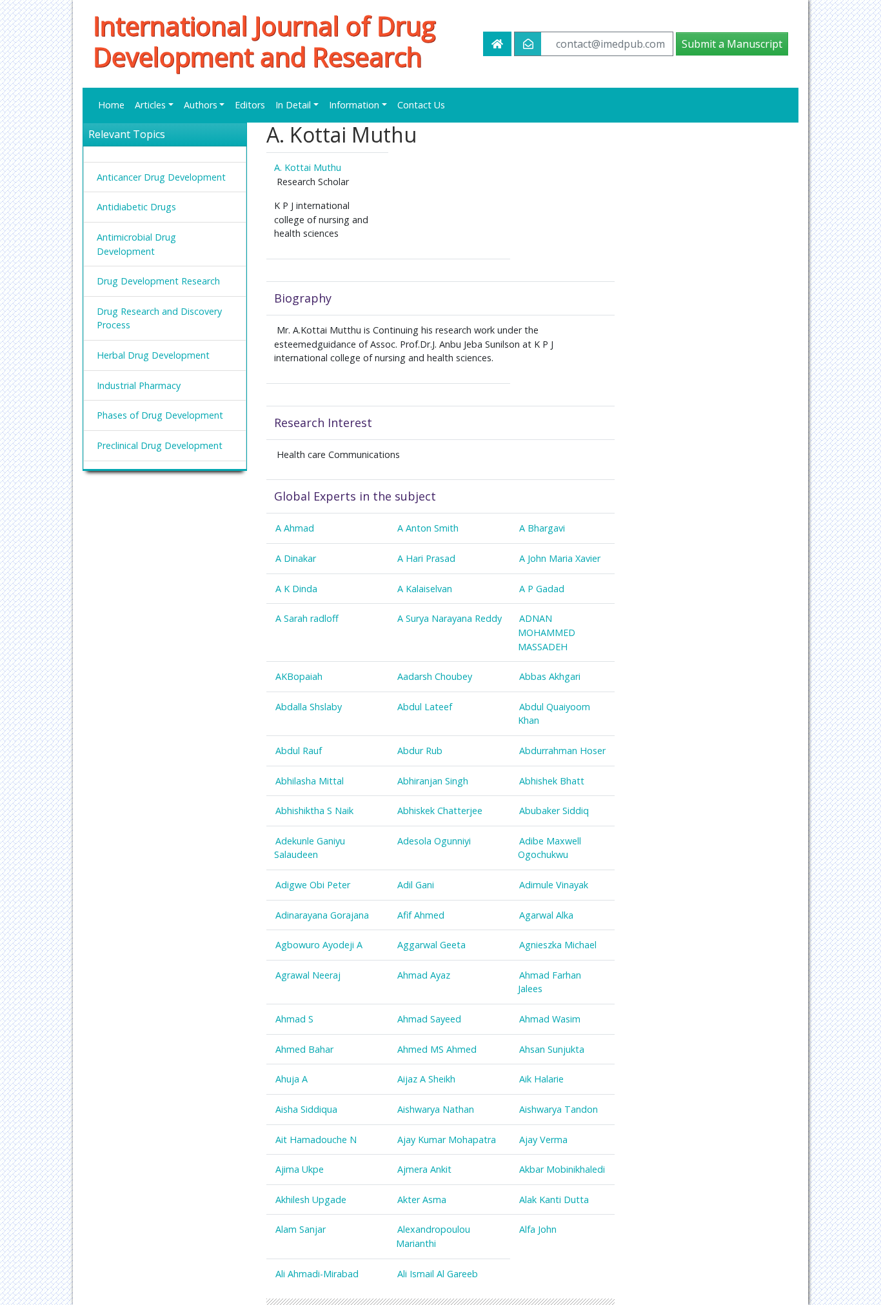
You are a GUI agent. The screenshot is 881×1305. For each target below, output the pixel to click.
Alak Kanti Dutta (554, 1199)
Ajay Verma (543, 1139)
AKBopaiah (298, 676)
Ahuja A (291, 1079)
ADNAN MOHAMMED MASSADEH (546, 632)
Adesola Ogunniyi (434, 841)
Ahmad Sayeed (429, 1019)
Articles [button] (150, 105)
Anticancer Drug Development (161, 177)
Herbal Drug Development (153, 355)
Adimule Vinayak (553, 885)
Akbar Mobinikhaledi (562, 1169)
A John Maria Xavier (559, 558)
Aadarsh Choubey (434, 676)
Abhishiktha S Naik (314, 810)
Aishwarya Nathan (435, 1109)
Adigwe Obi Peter (312, 885)
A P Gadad (541, 589)
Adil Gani (415, 885)
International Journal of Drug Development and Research (264, 41)
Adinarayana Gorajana (322, 915)
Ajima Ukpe (299, 1169)
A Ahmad (294, 528)
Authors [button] (200, 105)
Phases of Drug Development (160, 415)
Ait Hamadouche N (316, 1139)
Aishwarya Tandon (558, 1109)
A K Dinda (296, 589)
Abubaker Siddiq (554, 810)
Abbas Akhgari (549, 676)
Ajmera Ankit (424, 1169)
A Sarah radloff (307, 618)
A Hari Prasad (426, 558)
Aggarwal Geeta (431, 945)
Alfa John (538, 1229)
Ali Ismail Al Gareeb (437, 1274)
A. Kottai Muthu (307, 167)
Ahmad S (294, 1019)
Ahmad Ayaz (423, 975)
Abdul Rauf (298, 750)
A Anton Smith (428, 528)
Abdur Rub (419, 750)
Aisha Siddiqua (306, 1109)
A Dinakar (295, 558)
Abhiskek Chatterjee (439, 810)
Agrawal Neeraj (308, 975)
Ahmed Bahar (304, 1049)
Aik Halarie (541, 1079)
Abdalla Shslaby (308, 707)
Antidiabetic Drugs (136, 207)
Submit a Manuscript (732, 44)
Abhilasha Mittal (309, 781)
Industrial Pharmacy (139, 385)
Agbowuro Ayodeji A (318, 945)
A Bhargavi (542, 528)
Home (111, 105)
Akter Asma (421, 1199)
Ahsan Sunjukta (551, 1049)
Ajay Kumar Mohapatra (446, 1139)
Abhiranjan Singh (432, 781)
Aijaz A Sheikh (426, 1079)
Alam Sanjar (300, 1229)
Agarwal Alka (546, 915)
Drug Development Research (158, 281)
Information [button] (354, 105)
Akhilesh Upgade (310, 1199)
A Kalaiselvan (424, 589)
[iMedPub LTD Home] (497, 44)
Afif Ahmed (420, 915)
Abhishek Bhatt (551, 781)
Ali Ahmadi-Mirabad (317, 1274)
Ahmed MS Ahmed (437, 1049)
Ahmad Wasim (549, 1019)
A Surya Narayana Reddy (449, 618)
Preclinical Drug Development (160, 445)
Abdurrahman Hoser (562, 750)
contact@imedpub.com (610, 44)
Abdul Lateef (424, 707)
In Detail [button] (293, 105)
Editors (250, 105)
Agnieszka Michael (558, 945)
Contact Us (421, 105)
